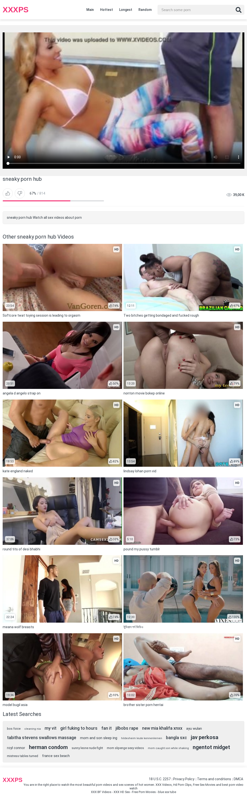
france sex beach (56, 756)
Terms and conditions (214, 779)
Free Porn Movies (144, 792)
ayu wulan (194, 728)
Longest (125, 10)
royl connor (16, 748)
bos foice (14, 728)
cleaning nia (32, 728)
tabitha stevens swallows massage (41, 737)
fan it (106, 728)
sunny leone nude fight (87, 748)
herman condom (48, 747)
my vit (50, 728)
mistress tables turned (22, 756)
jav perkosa (204, 737)
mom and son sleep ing (98, 738)
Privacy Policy (183, 779)
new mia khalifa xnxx (162, 728)
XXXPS (16, 9)
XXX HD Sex (122, 792)
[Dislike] (20, 193)
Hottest (106, 10)
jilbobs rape (127, 728)
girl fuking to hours (78, 728)
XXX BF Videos (101, 792)
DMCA (238, 779)
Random (145, 10)
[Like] (8, 193)
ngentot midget (211, 747)
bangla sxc (176, 737)
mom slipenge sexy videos (125, 748)
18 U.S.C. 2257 (160, 779)
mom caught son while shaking (168, 748)
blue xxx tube (167, 792)
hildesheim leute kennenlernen (141, 738)
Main (90, 10)
